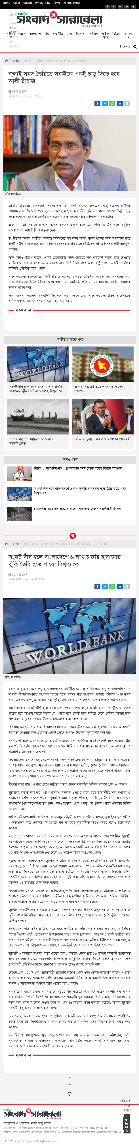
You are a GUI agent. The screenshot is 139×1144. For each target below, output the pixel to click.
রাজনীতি (58, 34)
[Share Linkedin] (120, 103)
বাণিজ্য (94, 34)
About (16, 2)
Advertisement (72, 2)
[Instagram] (126, 7)
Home (6, 2)
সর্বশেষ (10, 34)
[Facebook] (107, 7)
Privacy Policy (42, 2)
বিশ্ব (47, 34)
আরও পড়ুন (70, 459)
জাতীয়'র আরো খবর (70, 339)
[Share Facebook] (97, 103)
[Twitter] (113, 7)
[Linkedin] (120, 7)
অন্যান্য (128, 34)
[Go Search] (135, 47)
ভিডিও (116, 34)
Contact (27, 2)
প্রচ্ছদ (22, 34)
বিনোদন (81, 34)
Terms (57, 2)
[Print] (127, 103)
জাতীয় (16, 61)
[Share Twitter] (105, 103)
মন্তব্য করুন (23, 310)
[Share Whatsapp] (112, 103)
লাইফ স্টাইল (105, 36)
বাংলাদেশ (35, 34)
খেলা (70, 34)
